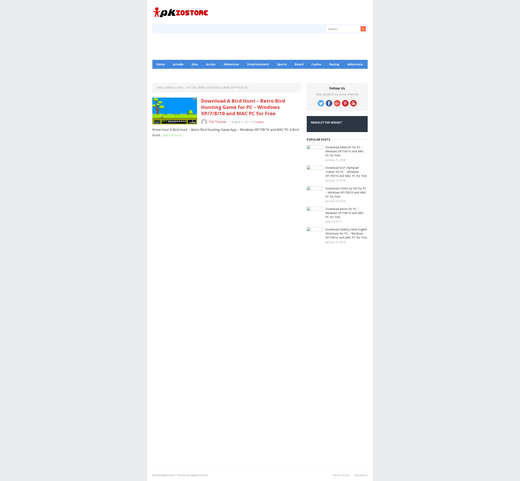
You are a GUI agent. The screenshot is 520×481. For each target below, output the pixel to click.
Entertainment (258, 64)
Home (160, 64)
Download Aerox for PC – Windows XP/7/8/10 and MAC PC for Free (344, 213)
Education (181, 73)
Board (299, 64)
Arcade (178, 64)
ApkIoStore (168, 475)
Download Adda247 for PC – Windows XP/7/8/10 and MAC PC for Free (344, 151)
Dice (195, 64)
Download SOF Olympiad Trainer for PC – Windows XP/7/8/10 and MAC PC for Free (346, 172)
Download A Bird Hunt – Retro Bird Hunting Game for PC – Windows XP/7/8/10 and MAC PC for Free (243, 107)
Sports (282, 64)
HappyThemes (199, 475)
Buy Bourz (361, 475)
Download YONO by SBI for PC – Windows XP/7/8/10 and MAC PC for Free (345, 192)
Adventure (231, 64)
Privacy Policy (232, 73)
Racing (334, 64)
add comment (172, 135)
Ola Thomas (218, 122)
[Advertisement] (337, 355)
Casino (316, 64)
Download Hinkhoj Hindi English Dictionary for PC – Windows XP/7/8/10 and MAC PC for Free (346, 233)
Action (211, 64)
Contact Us (205, 73)
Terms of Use (341, 475)
